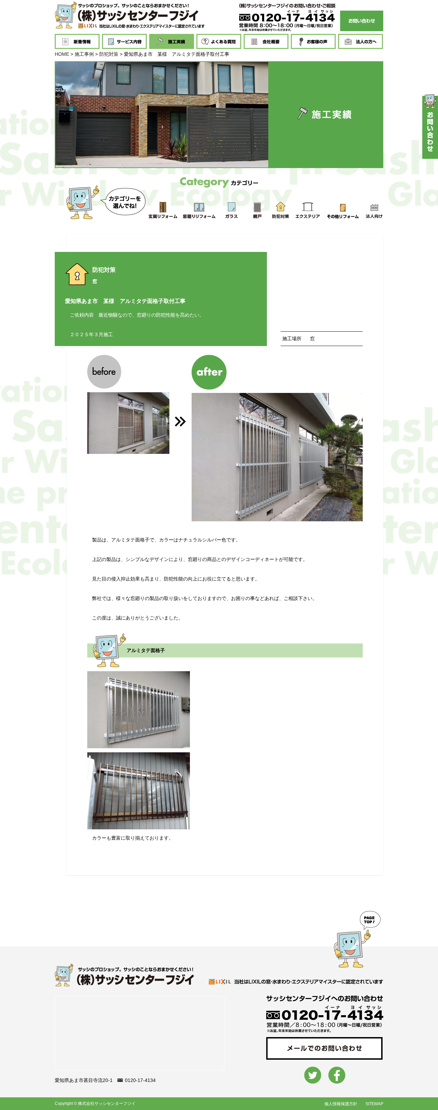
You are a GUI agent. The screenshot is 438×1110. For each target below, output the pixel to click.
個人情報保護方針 (340, 1103)
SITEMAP (374, 1103)
